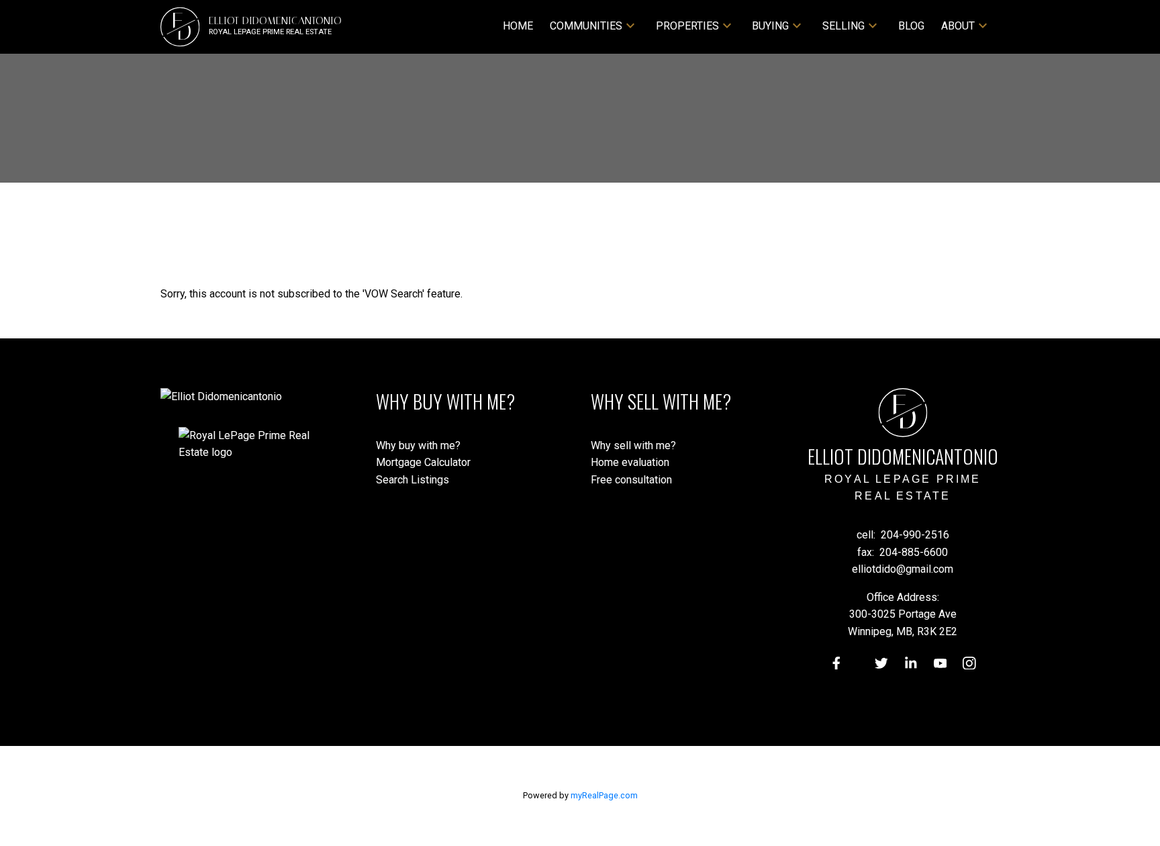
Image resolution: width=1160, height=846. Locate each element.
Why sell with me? (633, 445)
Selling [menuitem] (843, 25)
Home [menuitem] (518, 25)
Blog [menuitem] (911, 25)
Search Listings (412, 479)
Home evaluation (630, 462)
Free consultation (631, 479)
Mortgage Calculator (423, 462)
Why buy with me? (418, 445)
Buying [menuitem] (770, 25)
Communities (586, 25)
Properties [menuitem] (687, 25)
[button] (836, 663)
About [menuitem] (958, 25)
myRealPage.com (604, 795)
